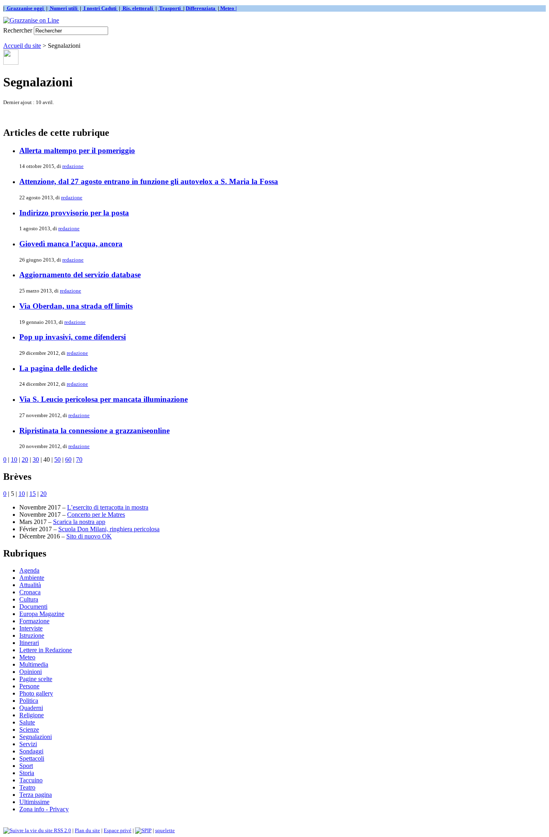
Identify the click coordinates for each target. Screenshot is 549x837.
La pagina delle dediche (58, 368)
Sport (26, 765)
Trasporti (170, 8)
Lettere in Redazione (45, 650)
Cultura (28, 599)
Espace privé (117, 830)
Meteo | (228, 8)
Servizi (28, 744)
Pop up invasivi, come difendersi (72, 337)
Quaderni (31, 707)
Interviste (31, 628)
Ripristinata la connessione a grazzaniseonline (94, 430)
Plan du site (87, 830)
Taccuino (31, 780)
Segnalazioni (35, 736)
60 (68, 459)
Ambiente (31, 577)
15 (32, 493)
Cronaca (30, 592)
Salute (27, 722)
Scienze (29, 729)
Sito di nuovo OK (89, 536)
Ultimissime (34, 801)
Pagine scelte (35, 678)
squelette (165, 830)
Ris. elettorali (137, 8)
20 (25, 459)
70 (79, 459)
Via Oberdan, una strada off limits (76, 306)
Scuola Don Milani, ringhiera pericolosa (109, 529)
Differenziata (201, 8)
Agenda (29, 570)
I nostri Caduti (100, 8)
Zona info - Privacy (44, 809)
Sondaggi (31, 751)
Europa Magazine (41, 613)
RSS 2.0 (62, 830)
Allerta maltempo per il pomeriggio (77, 150)
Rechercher (17, 30)
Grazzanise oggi (25, 8)
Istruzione (31, 635)
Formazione (34, 621)
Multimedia (33, 664)
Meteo (27, 657)
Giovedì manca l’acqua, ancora (71, 243)
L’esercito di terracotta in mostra (107, 507)
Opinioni (30, 671)
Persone (29, 686)
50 (57, 459)
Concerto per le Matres (96, 514)
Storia (26, 772)
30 (36, 459)
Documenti (33, 606)
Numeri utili (64, 8)
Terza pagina (35, 794)
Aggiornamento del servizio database (80, 274)
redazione (73, 166)
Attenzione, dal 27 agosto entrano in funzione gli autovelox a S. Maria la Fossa (148, 181)
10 (14, 459)
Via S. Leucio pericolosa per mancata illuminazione (103, 399)
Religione (31, 715)
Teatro (27, 787)
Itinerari (29, 642)
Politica (28, 700)
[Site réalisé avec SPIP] (143, 830)
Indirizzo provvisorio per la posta (74, 213)
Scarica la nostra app (79, 521)
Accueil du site (22, 45)
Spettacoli (31, 758)
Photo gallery (36, 693)
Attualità (30, 584)
